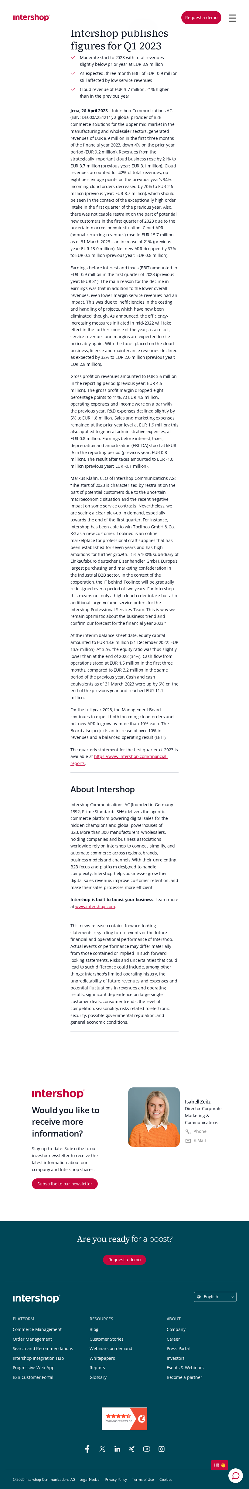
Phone (199, 1131)
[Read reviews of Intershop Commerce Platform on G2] (124, 1418)
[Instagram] (161, 1450)
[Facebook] (88, 1450)
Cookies (165, 1479)
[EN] (31, 17)
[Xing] (132, 1450)
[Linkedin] (118, 1450)
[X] (103, 1450)
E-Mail (199, 1140)
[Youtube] (147, 1450)
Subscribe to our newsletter (64, 1184)
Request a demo (201, 17)
